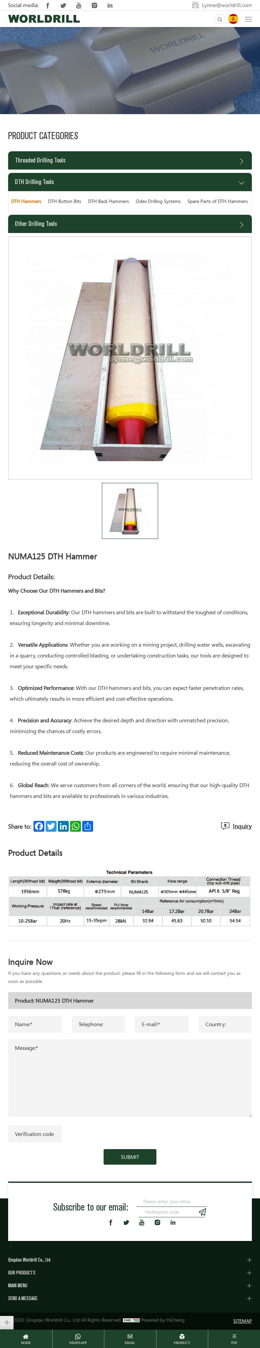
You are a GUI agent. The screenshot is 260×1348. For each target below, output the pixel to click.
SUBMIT (130, 1157)
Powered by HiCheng (163, 1320)
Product (182, 1343)
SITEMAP (242, 1321)
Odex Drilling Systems (158, 201)
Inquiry (242, 826)
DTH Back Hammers (108, 201)
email (130, 1343)
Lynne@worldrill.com (227, 5)
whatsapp (78, 1343)
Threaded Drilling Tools (40, 160)
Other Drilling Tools (36, 224)
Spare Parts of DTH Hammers (218, 201)
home (26, 1343)
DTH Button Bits (64, 201)
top (234, 1343)
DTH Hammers (26, 201)
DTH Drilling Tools (34, 182)
